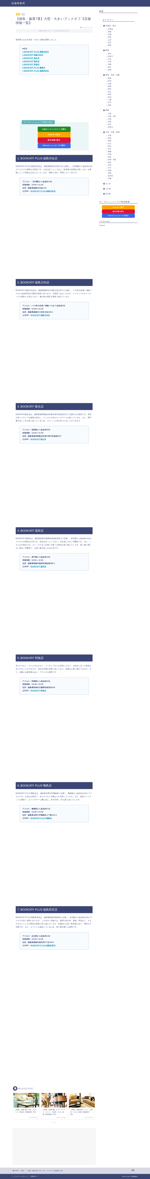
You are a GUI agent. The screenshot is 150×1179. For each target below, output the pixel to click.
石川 (109, 102)
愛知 (109, 78)
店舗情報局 (18, 3)
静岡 (109, 86)
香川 (109, 149)
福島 (109, 45)
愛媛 (109, 151)
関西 (107, 110)
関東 (107, 50)
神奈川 (110, 56)
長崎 (109, 170)
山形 (109, 40)
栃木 (109, 67)
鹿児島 (110, 176)
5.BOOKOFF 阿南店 (30, 64)
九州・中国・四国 (113, 132)
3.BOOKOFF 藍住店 (30, 58)
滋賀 (109, 121)
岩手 (109, 42)
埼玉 (109, 59)
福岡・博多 (112, 159)
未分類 (108, 194)
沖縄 (109, 178)
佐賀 (109, 165)
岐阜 (109, 89)
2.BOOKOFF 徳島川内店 (32, 55)
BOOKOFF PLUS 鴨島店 (41, 818)
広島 (109, 135)
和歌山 (110, 127)
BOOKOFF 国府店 (38, 566)
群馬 (109, 70)
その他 (108, 189)
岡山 (109, 146)
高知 (109, 154)
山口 (109, 143)
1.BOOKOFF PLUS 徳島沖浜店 (35, 52)
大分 (109, 168)
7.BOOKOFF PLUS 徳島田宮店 (35, 71)
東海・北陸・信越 (113, 75)
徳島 (18, 14)
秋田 (109, 37)
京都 (109, 119)
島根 (109, 138)
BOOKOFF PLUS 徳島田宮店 (43, 945)
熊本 (109, 162)
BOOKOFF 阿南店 (38, 691)
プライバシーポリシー (20, 1176)
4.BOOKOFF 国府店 (30, 61)
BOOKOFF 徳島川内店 (40, 315)
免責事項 (33, 1176)
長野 (109, 94)
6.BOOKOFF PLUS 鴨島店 (33, 68)
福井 (109, 105)
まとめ (108, 183)
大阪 (109, 113)
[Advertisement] (54, 97)
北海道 (110, 29)
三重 (109, 100)
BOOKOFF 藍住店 (38, 439)
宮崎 (109, 173)
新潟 (109, 81)
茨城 (109, 64)
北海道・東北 (111, 26)
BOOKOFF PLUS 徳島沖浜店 (43, 191)
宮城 (109, 34)
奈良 (109, 124)
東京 (109, 53)
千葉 (109, 62)
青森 (109, 32)
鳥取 (109, 141)
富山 (109, 92)
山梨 (109, 83)
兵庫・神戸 (112, 116)
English (102, 225)
